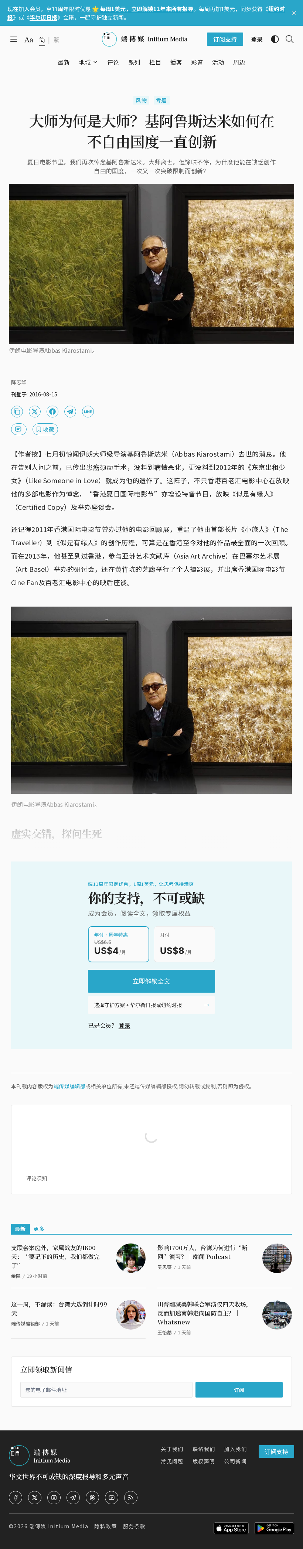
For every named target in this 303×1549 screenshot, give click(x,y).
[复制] (17, 411)
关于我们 (172, 1449)
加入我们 (235, 1449)
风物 (141, 100)
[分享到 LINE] (88, 411)
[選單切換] (95, 62)
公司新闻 (235, 1461)
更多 (39, 1228)
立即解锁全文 (151, 981)
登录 (124, 1025)
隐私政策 (105, 1526)
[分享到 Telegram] (70, 411)
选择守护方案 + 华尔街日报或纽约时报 (138, 1005)
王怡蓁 (164, 1332)
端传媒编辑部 (69, 1086)
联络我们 (204, 1449)
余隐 (16, 1275)
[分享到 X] (35, 411)
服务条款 (134, 1526)
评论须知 (36, 1178)
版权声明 (204, 1461)
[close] (294, 13)
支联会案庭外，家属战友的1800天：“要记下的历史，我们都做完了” (55, 1256)
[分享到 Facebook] (52, 411)
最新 (20, 1228)
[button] (85, 62)
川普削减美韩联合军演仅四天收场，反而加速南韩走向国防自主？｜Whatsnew (204, 1313)
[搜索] (286, 39)
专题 (161, 100)
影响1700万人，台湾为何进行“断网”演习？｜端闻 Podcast (202, 1252)
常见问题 (172, 1461)
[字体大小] (28, 39)
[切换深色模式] (272, 39)
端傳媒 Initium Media (58, 1526)
